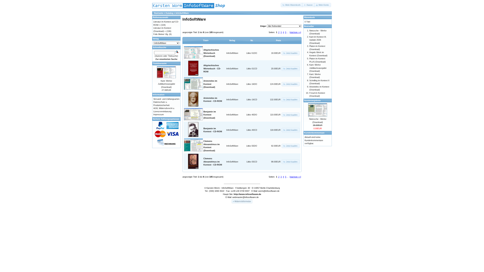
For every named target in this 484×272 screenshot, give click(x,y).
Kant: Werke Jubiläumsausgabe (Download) (166, 84)
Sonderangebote (312, 100)
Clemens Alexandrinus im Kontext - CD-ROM (212, 161)
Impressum (158, 114)
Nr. (252, 40)
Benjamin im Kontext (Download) (209, 114)
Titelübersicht (160, 63)
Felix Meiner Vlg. (160, 34)
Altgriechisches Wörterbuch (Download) (211, 53)
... (288, 32)
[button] (292, 5)
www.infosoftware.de (250, 194)
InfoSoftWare (182, 13)
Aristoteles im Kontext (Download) (210, 84)
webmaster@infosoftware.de (245, 197)
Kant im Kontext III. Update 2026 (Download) (318, 40)
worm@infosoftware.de (268, 191)
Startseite (158, 13)
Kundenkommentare (314, 133)
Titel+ (206, 40)
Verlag (232, 40)
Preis (278, 40)
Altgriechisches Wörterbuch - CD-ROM (212, 68)
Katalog (169, 13)
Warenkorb (309, 17)
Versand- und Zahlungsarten (166, 99)
